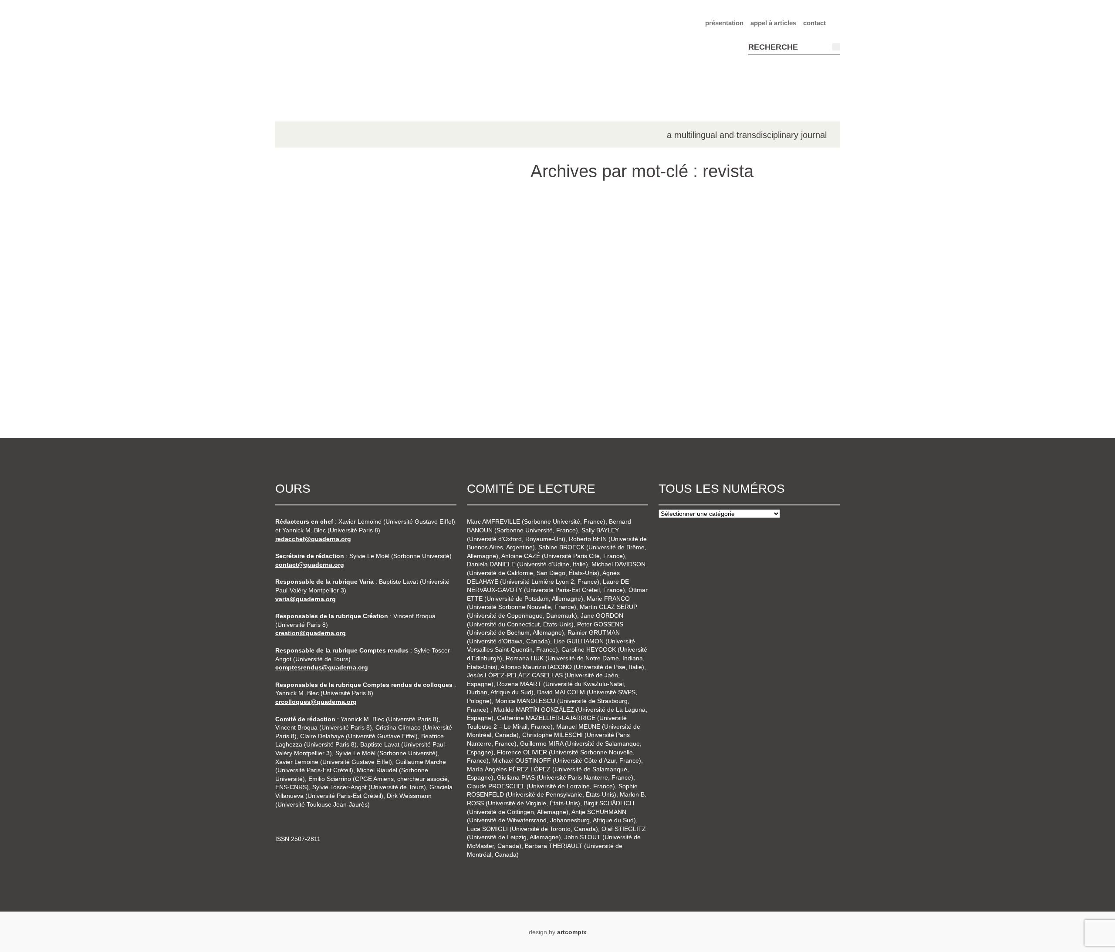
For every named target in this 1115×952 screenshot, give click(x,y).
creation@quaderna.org (310, 632)
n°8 (299, 386)
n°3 (299, 263)
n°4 (299, 288)
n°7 (299, 362)
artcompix (572, 931)
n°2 (299, 238)
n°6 (299, 337)
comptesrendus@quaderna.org (321, 667)
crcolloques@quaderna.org (316, 701)
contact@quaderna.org (309, 564)
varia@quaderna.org (305, 598)
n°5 (299, 312)
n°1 (299, 214)
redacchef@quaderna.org (313, 538)
